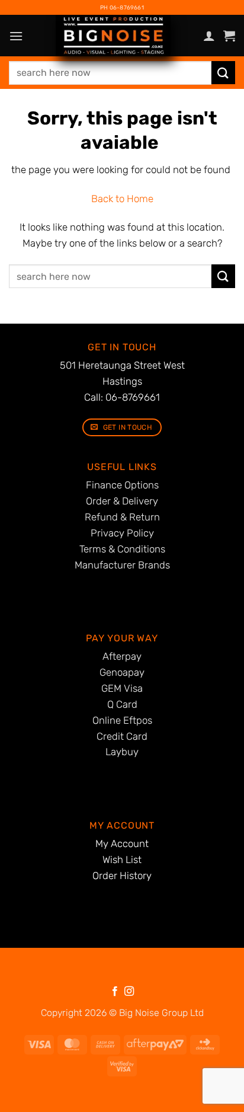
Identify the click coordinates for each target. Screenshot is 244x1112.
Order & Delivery (122, 501)
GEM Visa (122, 688)
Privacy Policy (122, 533)
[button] (16, 35)
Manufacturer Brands (122, 565)
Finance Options (122, 485)
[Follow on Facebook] (115, 991)
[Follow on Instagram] (129, 991)
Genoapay (122, 672)
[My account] (209, 36)
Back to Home (122, 198)
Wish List (122, 859)
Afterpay (122, 656)
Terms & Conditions (122, 549)
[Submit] (223, 72)
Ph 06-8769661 (122, 7)
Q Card (122, 704)
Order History (122, 875)
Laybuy (122, 752)
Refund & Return (122, 517)
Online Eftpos (122, 720)
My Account (122, 843)
